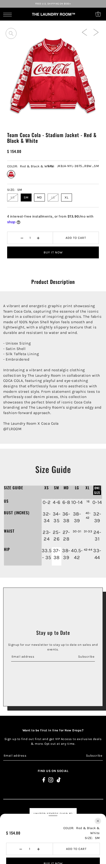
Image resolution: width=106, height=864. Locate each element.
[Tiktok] (59, 779)
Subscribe (86, 656)
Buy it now (53, 252)
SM (26, 197)
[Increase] (38, 238)
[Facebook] (43, 779)
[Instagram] (50, 779)
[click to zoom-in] (11, 33)
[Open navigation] (8, 14)
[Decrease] (22, 238)
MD (39, 197)
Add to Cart (76, 238)
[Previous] (84, 32)
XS (12, 197)
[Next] (96, 32)
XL (66, 197)
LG (53, 197)
